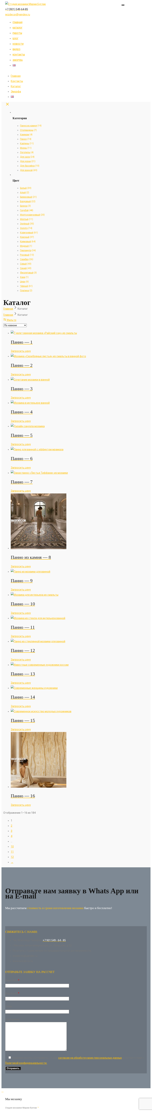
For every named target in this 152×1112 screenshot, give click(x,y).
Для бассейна (27, 165)
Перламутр (25, 250)
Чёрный (24, 286)
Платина (24, 290)
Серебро (24, 259)
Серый (23, 263)
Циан (22, 281)
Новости (18, 44)
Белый (23, 188)
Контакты (19, 54)
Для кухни (25, 161)
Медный (24, 246)
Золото (24, 228)
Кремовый (25, 241)
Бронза (23, 206)
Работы (17, 33)
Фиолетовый (26, 272)
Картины (24, 143)
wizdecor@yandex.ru (17, 14)
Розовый (24, 255)
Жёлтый (24, 219)
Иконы (23, 148)
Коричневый (26, 232)
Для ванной (26, 170)
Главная (17, 22)
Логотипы (25, 152)
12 (12, 856)
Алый (23, 192)
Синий (23, 268)
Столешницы (26, 130)
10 (12, 846)
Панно (23, 139)
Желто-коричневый (30, 214)
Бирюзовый (26, 197)
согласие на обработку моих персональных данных (90, 1057)
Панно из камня (28, 125)
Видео (16, 49)
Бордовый (25, 201)
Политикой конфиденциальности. (26, 1063)
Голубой (24, 210)
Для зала (25, 157)
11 (12, 851)
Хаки (22, 277)
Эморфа (18, 60)
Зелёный (24, 223)
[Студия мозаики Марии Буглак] (25, 4)
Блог (15, 38)
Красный (24, 237)
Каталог (17, 28)
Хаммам (24, 134)
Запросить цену (21, 351)
